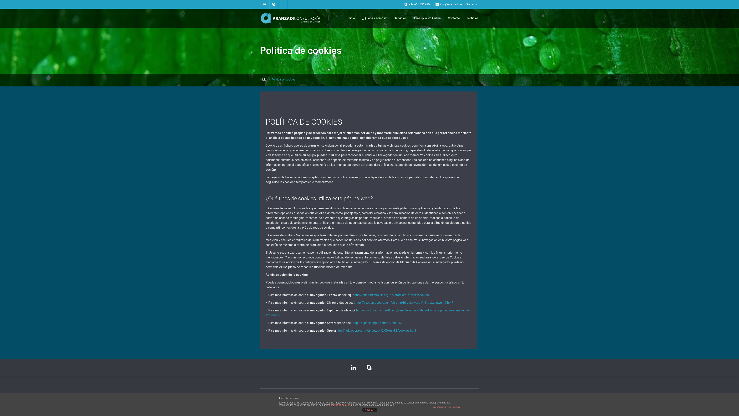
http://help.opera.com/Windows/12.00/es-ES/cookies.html (376, 330)
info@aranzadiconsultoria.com (459, 4)
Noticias (472, 18)
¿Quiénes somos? (374, 18)
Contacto (454, 18)
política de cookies (340, 405)
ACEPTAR (369, 410)
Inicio (351, 18)
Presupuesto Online (427, 18)
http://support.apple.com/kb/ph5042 (377, 323)
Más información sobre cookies (446, 407)
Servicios (400, 18)
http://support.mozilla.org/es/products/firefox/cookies (391, 295)
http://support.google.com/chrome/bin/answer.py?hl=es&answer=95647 (404, 302)
